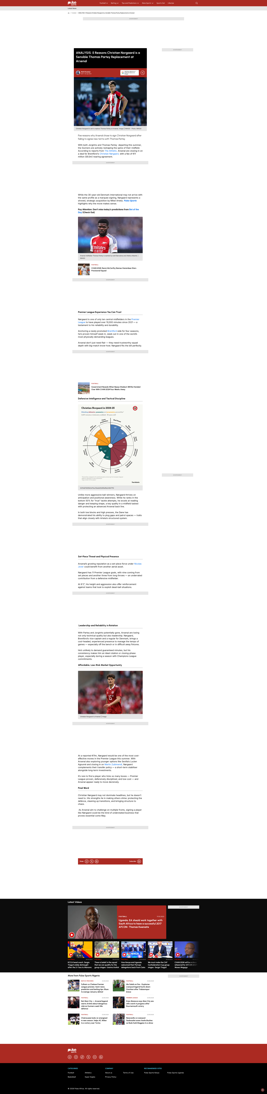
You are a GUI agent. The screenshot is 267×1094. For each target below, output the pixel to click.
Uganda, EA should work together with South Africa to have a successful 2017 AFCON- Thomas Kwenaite (140, 923)
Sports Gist (161, 3)
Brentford (112, 331)
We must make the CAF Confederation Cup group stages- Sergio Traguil (158, 965)
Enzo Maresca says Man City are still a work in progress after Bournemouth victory (140, 1003)
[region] (133, 956)
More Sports (146, 3)
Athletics (88, 1073)
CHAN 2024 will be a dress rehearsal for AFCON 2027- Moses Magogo (186, 965)
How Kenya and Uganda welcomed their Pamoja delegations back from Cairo (133, 965)
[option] (80, 956)
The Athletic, (111, 151)
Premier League (132, 998)
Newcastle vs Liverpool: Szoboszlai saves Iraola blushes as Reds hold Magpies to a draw (139, 1020)
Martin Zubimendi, (114, 764)
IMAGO (138, 128)
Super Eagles (90, 1077)
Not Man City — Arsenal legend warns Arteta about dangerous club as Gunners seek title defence (94, 1005)
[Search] (197, 3)
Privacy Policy (110, 1077)
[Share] (143, 73)
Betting (113, 3)
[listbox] (133, 956)
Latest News (72, 8)
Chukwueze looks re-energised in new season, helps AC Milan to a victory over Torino (94, 1020)
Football (103, 3)
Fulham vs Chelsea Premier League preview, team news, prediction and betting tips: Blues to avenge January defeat (95, 988)
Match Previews (87, 981)
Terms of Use (128, 1073)
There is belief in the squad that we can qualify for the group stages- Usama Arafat (106, 965)
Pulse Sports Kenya (151, 1073)
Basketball (72, 1077)
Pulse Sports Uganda (175, 1073)
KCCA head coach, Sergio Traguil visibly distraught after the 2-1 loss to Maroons (80, 965)
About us (108, 1073)
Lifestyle (171, 3)
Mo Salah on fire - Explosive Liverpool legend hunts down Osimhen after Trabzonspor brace (138, 988)
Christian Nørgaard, (109, 154)
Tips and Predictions (129, 3)
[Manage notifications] (262, 1090)
